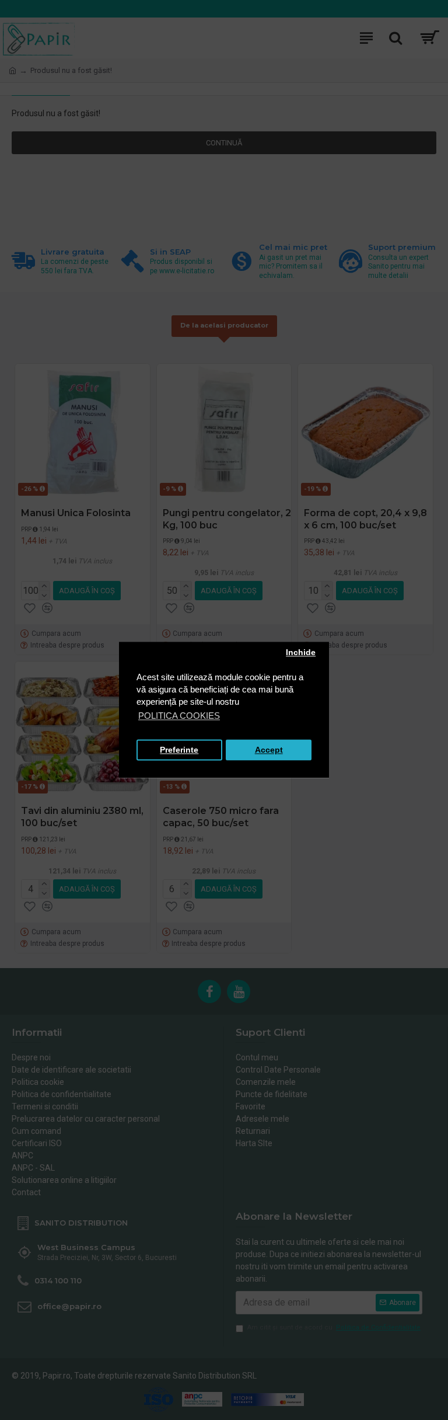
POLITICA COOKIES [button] (179, 716)
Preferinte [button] (179, 750)
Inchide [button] (301, 652)
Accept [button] (269, 750)
